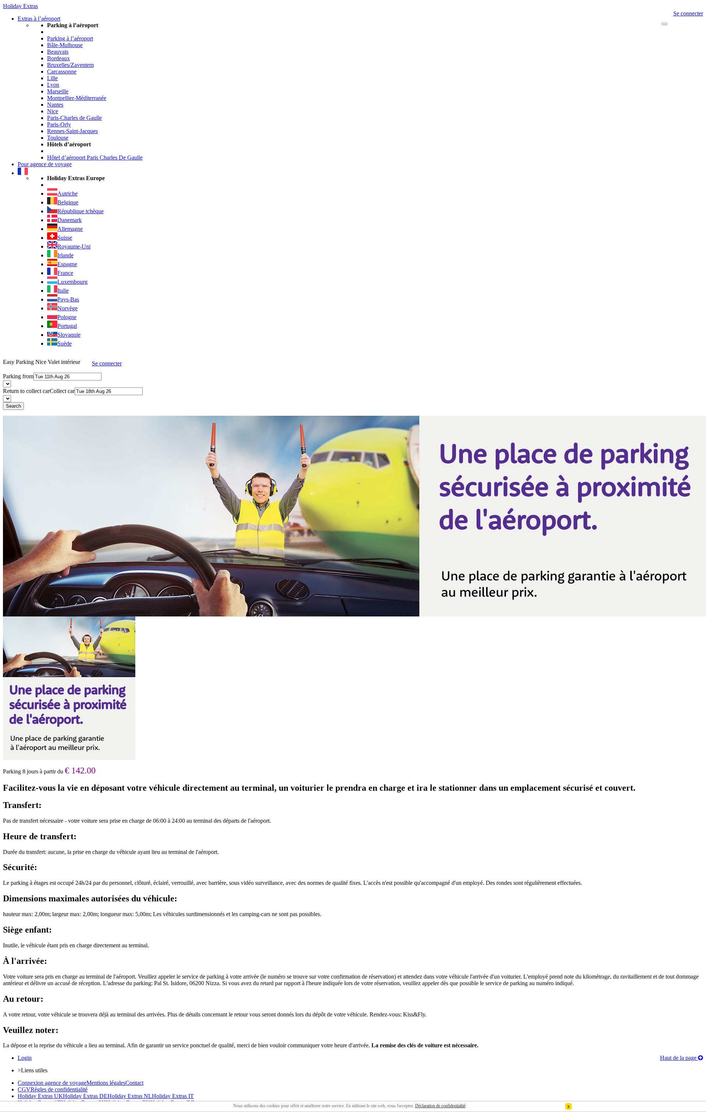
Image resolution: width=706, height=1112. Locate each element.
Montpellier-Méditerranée (76, 98)
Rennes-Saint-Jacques (72, 131)
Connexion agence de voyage (52, 1083)
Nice (52, 111)
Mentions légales (105, 1083)
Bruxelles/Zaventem (70, 65)
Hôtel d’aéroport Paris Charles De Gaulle (95, 157)
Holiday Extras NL (129, 1096)
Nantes (55, 104)
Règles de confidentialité (59, 1089)
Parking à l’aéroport (70, 38)
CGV (24, 1089)
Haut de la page (679, 1058)
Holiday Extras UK (40, 1096)
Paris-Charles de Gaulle (74, 118)
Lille (52, 78)
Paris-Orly (59, 124)
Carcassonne (61, 71)
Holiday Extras (20, 6)
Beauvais (57, 52)
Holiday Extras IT (173, 1096)
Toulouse (57, 138)
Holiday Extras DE (85, 1096)
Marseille (57, 91)
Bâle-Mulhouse (65, 45)
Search (13, 406)
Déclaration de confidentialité (440, 1105)
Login (25, 1058)
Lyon (53, 85)
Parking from (18, 376)
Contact (134, 1083)
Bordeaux (58, 58)
